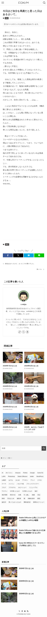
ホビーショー (22, 487)
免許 (36, 491)
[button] (8, 255)
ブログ (4, 487)
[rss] (28, 611)
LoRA (3, 476)
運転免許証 (27, 502)
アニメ (33, 480)
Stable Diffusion (22, 476)
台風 (19, 495)
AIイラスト (9, 473)
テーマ (4, 484)
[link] (19, 331)
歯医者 (19, 498)
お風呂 (4, 480)
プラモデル (12, 487)
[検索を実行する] (44, 448)
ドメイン (11, 484)
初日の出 (13, 495)
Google (32, 473)
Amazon (17, 473)
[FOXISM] (23, 3)
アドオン (25, 480)
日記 (38, 495)
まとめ (18, 480)
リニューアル (33, 487)
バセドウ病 (20, 484)
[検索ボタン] (44, 3)
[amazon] (27, 331)
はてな (11, 480)
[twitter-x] (23, 331)
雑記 (6, 18)
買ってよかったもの (15, 502)
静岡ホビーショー (38, 502)
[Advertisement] (23, 212)
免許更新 (4, 495)
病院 (38, 498)
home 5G (40, 473)
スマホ (39, 480)
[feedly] (25, 611)
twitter (32, 476)
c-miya (23, 304)
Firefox (25, 473)
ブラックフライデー (32, 484)
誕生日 (4, 502)
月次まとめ (10, 498)
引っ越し (26, 495)
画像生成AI (31, 498)
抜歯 (33, 495)
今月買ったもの (27, 491)
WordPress (40, 476)
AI (2, 473)
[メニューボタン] (2, 3)
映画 (3, 498)
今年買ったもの (15, 491)
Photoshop (11, 476)
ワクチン (4, 491)
